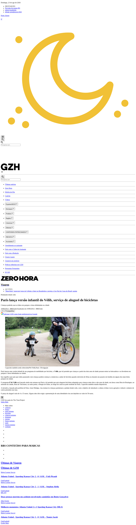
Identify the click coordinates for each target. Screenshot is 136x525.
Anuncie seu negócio (12, 261)
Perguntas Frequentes (12, 268)
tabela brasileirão (10, 10)
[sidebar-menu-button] (3, 137)
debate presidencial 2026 (13, 12)
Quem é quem (10, 257)
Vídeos (7, 200)
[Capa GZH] (68, 149)
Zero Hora (8, 188)
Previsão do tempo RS (12, 8)
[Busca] (3, 139)
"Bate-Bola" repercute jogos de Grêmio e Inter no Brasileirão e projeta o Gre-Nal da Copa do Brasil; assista (41, 291)
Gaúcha (7, 196)
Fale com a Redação (12, 253)
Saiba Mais (4, 402)
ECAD (7, 272)
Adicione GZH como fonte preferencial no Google (20, 314)
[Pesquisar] (3, 176)
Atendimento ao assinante (13, 245)
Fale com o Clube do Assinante (15, 249)
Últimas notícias (10, 184)
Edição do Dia (10, 192)
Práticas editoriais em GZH (14, 265)
